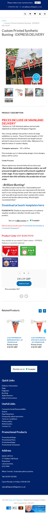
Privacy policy (7, 421)
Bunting (5, 393)
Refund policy (7, 424)
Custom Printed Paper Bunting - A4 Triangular (11, 340)
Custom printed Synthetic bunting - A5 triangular (36, 340)
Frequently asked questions (12, 416)
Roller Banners (7, 395)
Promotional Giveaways (11, 445)
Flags (4, 388)
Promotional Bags (8, 442)
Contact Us (6, 426)
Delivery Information (10, 386)
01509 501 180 (13, 7)
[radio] (10, 250)
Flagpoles (5, 391)
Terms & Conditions (9, 419)
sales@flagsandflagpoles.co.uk (32, 7)
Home (4, 21)
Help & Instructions (9, 398)
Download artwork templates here (23, 205)
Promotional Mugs (9, 437)
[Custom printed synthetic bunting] (24, 66)
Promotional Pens (9, 440)
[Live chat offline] (35, 509)
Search (4, 411)
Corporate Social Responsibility (14, 409)
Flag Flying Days (8, 414)
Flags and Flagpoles (16, 500)
